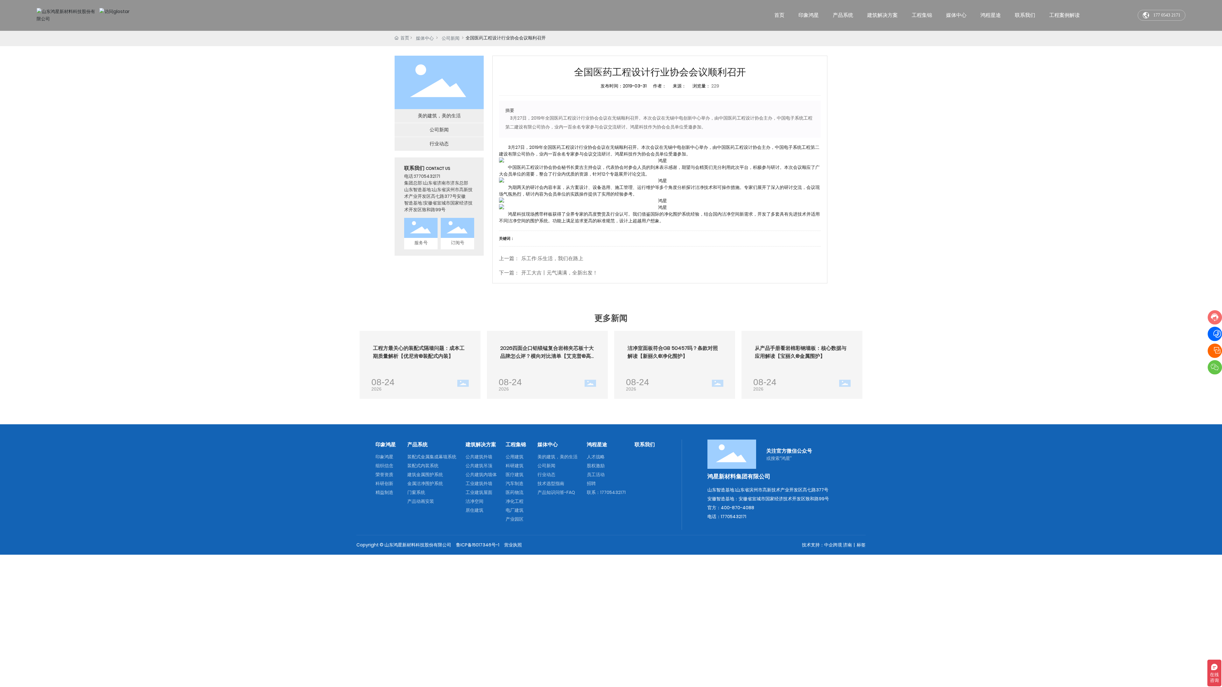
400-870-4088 (737, 507)
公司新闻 (451, 38)
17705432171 (427, 176)
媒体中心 (425, 38)
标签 (861, 545)
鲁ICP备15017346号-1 (477, 545)
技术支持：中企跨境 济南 (827, 545)
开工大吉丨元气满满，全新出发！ (559, 272)
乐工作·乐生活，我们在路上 (552, 258)
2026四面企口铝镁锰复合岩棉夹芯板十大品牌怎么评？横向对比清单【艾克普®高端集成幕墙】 (547, 356)
